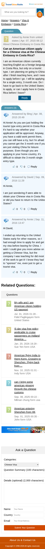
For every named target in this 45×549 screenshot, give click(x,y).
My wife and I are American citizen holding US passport (27, 306)
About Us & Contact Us (22, 540)
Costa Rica (20, 24)
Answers (15, 20)
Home (4, 20)
